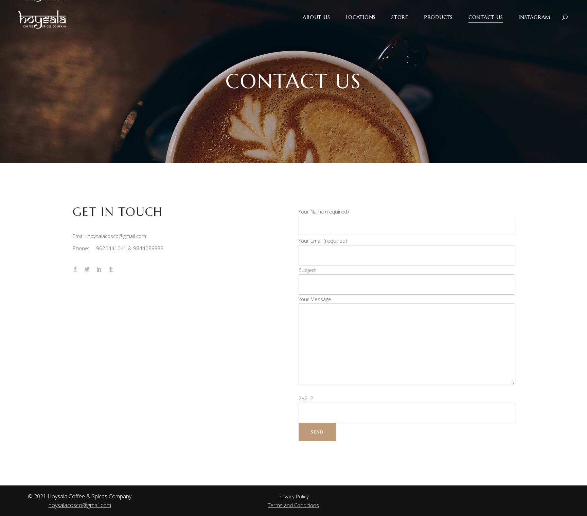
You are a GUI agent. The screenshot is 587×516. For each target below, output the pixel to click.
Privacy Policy (294, 496)
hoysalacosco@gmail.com (80, 505)
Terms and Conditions (293, 505)
